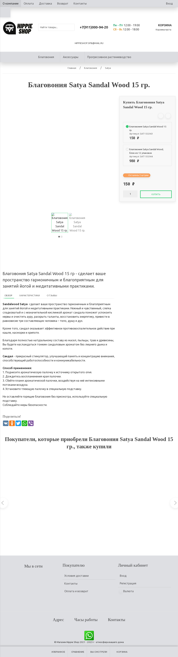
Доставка (45, 3)
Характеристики (29, 295)
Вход (169, 3)
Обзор (8, 295)
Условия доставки (76, 575)
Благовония (46, 57)
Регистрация (128, 583)
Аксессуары (70, 57)
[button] (59, 236)
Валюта (128, 591)
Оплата (29, 3)
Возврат (62, 3)
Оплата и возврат (76, 591)
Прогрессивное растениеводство (109, 57)
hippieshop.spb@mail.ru (89, 43)
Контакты (80, 3)
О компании (10, 3)
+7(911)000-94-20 (94, 27)
